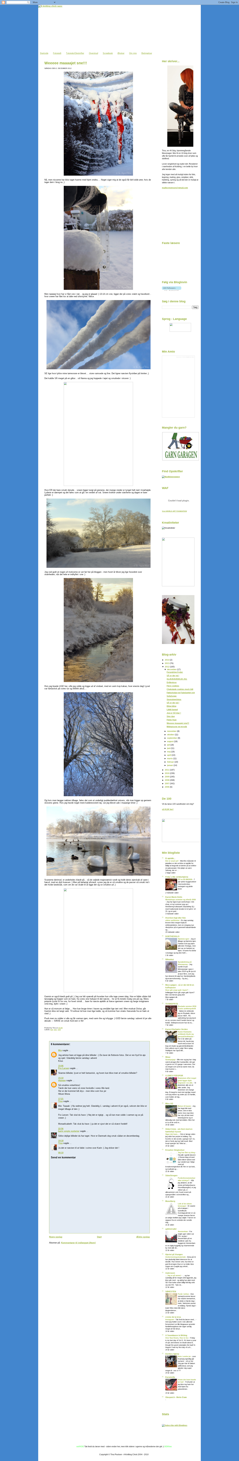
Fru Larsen (63, 1068)
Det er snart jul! (172, 861)
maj (169, 752)
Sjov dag (171, 716)
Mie (60, 1050)
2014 (167, 660)
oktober (171, 735)
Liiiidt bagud (172, 709)
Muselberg (170, 1201)
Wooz (167, 1057)
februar (170, 762)
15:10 (60, 1078)
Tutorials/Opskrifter (75, 53)
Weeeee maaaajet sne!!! (65, 63)
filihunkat (169, 959)
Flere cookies (173, 686)
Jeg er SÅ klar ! (174, 713)
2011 (167, 770)
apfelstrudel (170, 1229)
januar (170, 765)
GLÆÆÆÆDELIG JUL (177, 679)
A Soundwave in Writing (176, 1335)
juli (168, 745)
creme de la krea (173, 1317)
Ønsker (121, 53)
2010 (167, 773)
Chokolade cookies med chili (180, 689)
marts (170, 758)
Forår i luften (183, 1294)
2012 (167, 667)
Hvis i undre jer (184, 1356)
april (169, 755)
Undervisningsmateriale (175, 1257)
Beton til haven (184, 1106)
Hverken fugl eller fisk (175, 918)
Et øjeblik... (170, 858)
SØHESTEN (170, 1291)
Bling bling (171, 706)
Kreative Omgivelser (175, 1150)
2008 (167, 780)
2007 (167, 783)
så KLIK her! (167, 809)
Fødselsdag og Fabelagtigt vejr (181, 693)
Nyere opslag (55, 1237)
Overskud (93, 53)
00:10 (60, 1153)
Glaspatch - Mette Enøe (176, 1397)
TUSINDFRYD (171, 1004)
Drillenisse (172, 682)
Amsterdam (183, 1231)
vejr (59, 1029)
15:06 (60, 1066)
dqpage (62, 1080)
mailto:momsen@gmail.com (175, 188)
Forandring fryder (175, 672)
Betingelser (146, 53)
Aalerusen (170, 1273)
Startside (44, 53)
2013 (167, 663)
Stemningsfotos (174, 699)
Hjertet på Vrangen (174, 1254)
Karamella (170, 1377)
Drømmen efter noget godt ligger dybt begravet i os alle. (187, 1080)
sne (55, 1029)
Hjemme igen (184, 939)
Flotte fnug (171, 720)
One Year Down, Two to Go (177, 1338)
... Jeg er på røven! (173, 1275)
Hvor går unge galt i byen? (177, 990)
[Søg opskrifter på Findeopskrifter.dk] (171, 477)
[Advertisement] (178, 216)
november (172, 731)
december (172, 669)
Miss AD (169, 1103)
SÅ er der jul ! (173, 676)
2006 (167, 787)
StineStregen (171, 1175)
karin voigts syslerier (68, 1131)
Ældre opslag (143, 1237)
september (172, 738)
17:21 (60, 1099)
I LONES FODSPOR (174, 1076)
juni (169, 748)
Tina (60, 1101)
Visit (174, 511)
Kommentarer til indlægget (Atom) (78, 1243)
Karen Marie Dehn (173, 897)
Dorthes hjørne (172, 1354)
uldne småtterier (172, 920)
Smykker (188, 357)
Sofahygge (172, 696)
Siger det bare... (172, 1134)
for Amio (192, 357)
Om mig (133, 53)
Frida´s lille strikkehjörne (176, 877)
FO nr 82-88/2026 (185, 879)
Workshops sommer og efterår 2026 (180, 900)
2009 (167, 777)
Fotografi (57, 53)
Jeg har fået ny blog (186, 1152)
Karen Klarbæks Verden (176, 1029)
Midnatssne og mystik (177, 727)
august (170, 741)
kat (51, 1029)
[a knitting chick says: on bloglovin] (171, 290)
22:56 (60, 1128)
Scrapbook (108, 53)
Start (99, 1237)
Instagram (169, 1319)
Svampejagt (170, 1060)
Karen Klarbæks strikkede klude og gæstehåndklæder (186, 1034)
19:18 (60, 1140)
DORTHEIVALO (172, 936)
